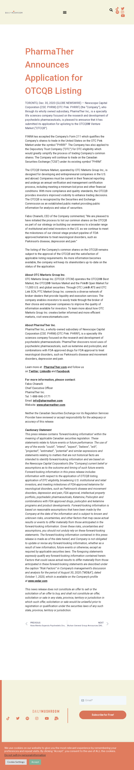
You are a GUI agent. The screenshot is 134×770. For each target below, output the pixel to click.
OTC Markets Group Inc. (39, 279)
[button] (65, 12)
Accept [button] (35, 762)
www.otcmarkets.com (55, 316)
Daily (46, 711)
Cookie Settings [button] (16, 762)
